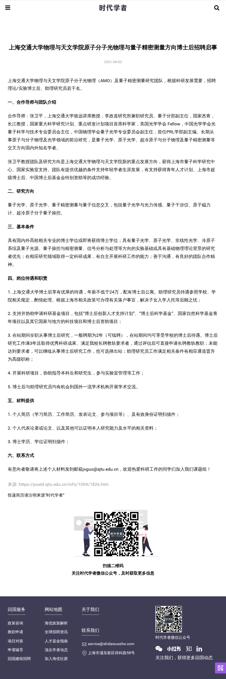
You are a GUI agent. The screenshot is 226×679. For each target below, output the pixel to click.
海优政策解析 (56, 623)
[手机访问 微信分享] (220, 667)
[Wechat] (160, 648)
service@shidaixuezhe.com (111, 644)
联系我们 (90, 630)
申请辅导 (15, 650)
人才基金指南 (56, 641)
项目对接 (15, 641)
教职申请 (15, 632)
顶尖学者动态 (56, 650)
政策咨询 (15, 623)
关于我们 (90, 609)
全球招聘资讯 (56, 632)
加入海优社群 (56, 658)
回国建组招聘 (19, 658)
